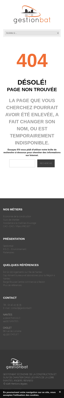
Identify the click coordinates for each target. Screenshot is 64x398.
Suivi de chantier (11, 220)
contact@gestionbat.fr (21, 308)
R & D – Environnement (14, 249)
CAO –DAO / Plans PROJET (16, 226)
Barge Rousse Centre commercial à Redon (24, 282)
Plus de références (12, 285)
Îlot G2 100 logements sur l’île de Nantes (22, 272)
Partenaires (8, 252)
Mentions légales (19, 383)
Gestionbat (8, 246)
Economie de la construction (17, 216)
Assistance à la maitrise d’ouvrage (19, 223)
